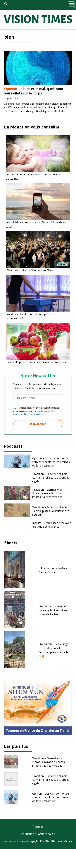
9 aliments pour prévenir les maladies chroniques (36, 362)
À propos (38, 826)
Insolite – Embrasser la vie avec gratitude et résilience (51, 524)
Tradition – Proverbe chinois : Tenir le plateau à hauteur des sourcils (50, 510)
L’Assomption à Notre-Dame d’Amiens (53, 570)
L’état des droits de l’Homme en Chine (29, 270)
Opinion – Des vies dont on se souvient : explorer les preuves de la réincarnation (51, 461)
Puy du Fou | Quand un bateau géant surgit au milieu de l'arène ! (53, 610)
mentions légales (37, 414)
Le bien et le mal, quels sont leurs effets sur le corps (33, 90)
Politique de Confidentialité (38, 834)
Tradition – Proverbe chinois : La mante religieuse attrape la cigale (50, 477)
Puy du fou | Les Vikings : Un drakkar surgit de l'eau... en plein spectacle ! (54, 648)
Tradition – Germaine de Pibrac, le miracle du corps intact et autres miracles (48, 493)
